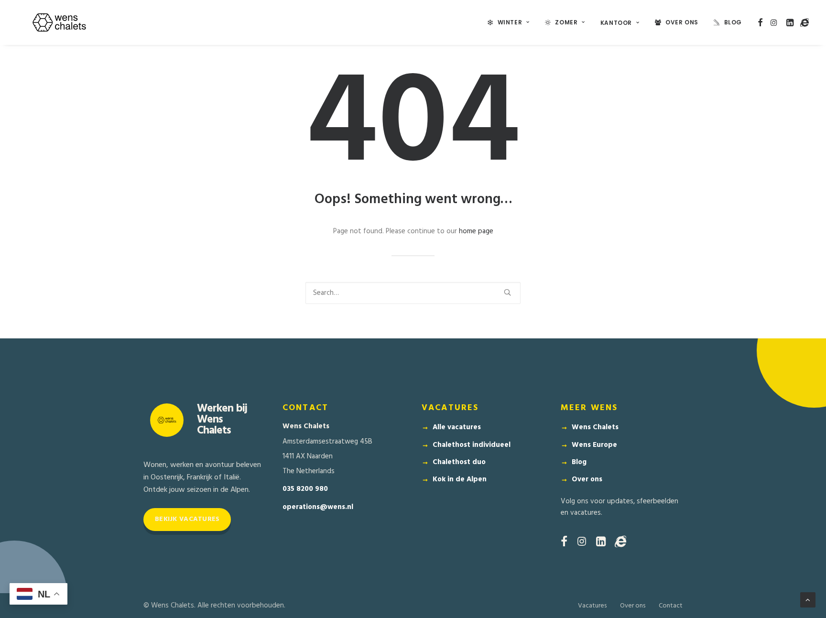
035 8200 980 (305, 489)
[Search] (413, 293)
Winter (510, 22)
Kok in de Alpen (460, 479)
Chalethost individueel (472, 445)
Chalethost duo (459, 462)
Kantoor (616, 23)
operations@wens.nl (318, 507)
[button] (760, 22)
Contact (671, 606)
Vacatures (592, 606)
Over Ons (681, 22)
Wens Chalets (595, 427)
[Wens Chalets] (59, 22)
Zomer (566, 22)
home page (476, 231)
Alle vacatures (457, 427)
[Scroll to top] (807, 600)
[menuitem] (508, 22)
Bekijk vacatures (187, 519)
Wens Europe (594, 445)
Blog (733, 22)
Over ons (587, 479)
